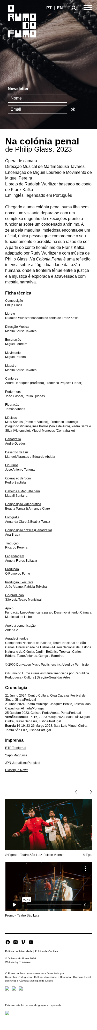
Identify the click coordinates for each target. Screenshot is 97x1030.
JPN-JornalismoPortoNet (22, 763)
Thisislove (25, 962)
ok (73, 109)
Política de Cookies (46, 951)
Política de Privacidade (19, 951)
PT (49, 8)
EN (60, 8)
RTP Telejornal (15, 748)
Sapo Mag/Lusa (16, 755)
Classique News (16, 770)
